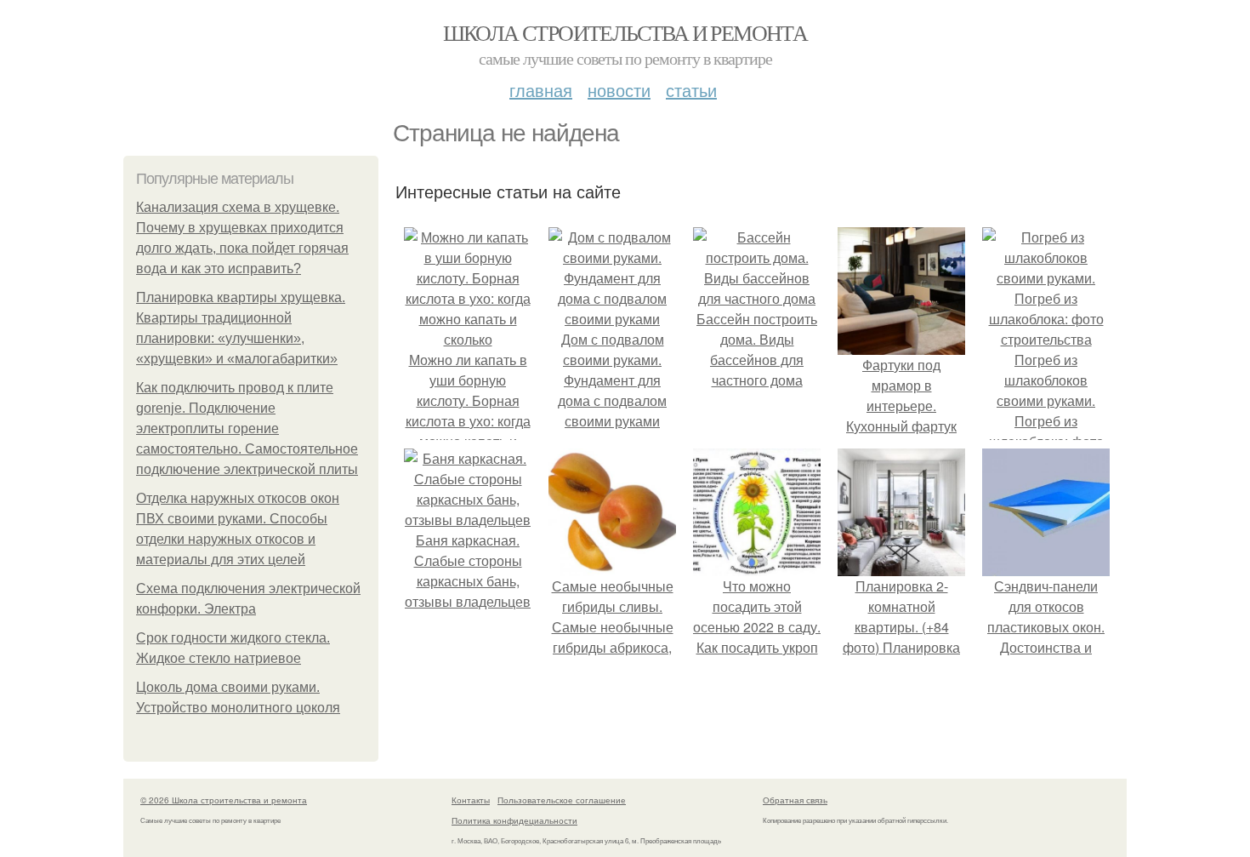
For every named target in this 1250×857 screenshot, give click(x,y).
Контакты (471, 800)
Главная (540, 89)
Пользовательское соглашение (561, 800)
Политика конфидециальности (514, 820)
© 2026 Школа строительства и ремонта (223, 800)
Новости (619, 89)
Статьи (691, 89)
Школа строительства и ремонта (625, 32)
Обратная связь (795, 800)
